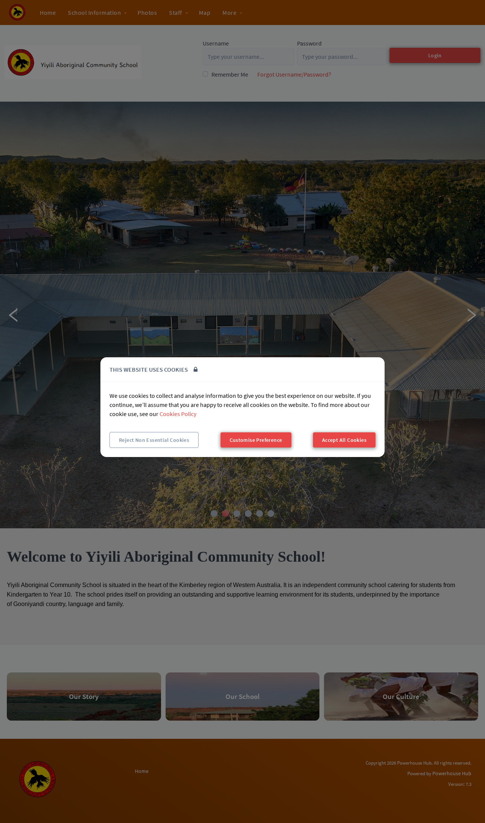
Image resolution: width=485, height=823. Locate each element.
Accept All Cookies (344, 440)
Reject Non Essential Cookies (154, 440)
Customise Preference (256, 440)
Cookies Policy (178, 414)
